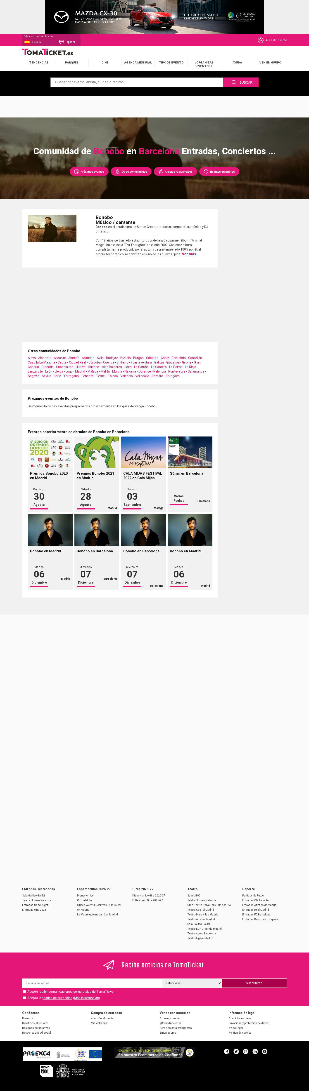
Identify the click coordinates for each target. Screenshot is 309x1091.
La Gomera (159, 367)
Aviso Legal (236, 1028)
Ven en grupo (270, 62)
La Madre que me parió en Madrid (97, 914)
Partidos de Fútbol (253, 895)
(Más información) (86, 998)
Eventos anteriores (222, 171)
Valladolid (142, 376)
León (48, 371)
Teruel (100, 376)
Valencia (126, 376)
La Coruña (141, 367)
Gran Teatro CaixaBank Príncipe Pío (209, 905)
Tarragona (71, 376)
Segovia (33, 376)
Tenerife (87, 376)
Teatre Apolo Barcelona (201, 933)
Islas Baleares (112, 367)
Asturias (88, 358)
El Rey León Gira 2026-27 (147, 900)
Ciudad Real (77, 362)
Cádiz (165, 358)
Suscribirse (254, 983)
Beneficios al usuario (35, 1023)
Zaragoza (173, 376)
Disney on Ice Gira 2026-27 (148, 895)
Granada (47, 367)
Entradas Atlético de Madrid (259, 905)
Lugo (69, 371)
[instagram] (246, 1051)
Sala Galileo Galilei (33, 895)
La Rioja (190, 367)
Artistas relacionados (179, 171)
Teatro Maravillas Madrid (202, 914)
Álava (32, 358)
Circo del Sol (84, 900)
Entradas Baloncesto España (260, 919)
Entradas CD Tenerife (255, 900)
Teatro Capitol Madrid (200, 909)
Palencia (159, 371)
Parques (72, 62)
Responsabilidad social (36, 1032)
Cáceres (152, 358)
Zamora (157, 376)
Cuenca (108, 362)
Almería (73, 358)
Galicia (159, 362)
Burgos (138, 358)
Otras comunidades (134, 171)
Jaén (128, 367)
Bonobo (108, 151)
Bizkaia (125, 358)
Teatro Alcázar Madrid (201, 919)
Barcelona (159, 151)
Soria (57, 376)
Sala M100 (193, 895)
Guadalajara (64, 367)
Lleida (59, 371)
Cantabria (178, 358)
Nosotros (28, 1018)
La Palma (176, 367)
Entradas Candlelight (35, 905)
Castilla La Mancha (41, 362)
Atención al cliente (102, 1018)
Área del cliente (276, 40)
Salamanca (196, 371)
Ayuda (237, 62)
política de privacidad (57, 998)
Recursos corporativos (36, 1028)
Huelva (81, 367)
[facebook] (227, 1051)
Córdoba (94, 362)
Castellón (195, 358)
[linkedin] (255, 1051)
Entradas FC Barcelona (256, 914)
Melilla (105, 371)
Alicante (60, 358)
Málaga (93, 371)
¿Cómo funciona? (170, 1023)
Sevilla (46, 376)
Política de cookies (240, 1032)
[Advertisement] (154, 106)
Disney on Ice (85, 895)
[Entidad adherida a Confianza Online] (154, 1056)
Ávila (100, 358)
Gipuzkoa (173, 362)
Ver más (188, 254)
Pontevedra (176, 371)
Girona (186, 362)
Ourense (144, 371)
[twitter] (236, 1051)
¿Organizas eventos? (204, 64)
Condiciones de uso (241, 1018)
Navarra (130, 371)
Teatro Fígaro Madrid (200, 938)
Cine (105, 62)
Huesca (93, 367)
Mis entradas (99, 1023)
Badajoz (112, 358)
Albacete (44, 358)
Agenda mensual (138, 62)
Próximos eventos (92, 171)
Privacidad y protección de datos (249, 1023)
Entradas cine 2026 (34, 909)
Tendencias (39, 62)
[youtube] (265, 1051)
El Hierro (122, 362)
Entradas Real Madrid (255, 909)
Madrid (80, 371)
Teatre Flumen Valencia (36, 900)
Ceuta (62, 362)
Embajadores (168, 1032)
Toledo (113, 376)
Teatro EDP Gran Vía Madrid (204, 928)
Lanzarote (35, 371)
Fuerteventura (141, 362)
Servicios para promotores (176, 1028)
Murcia (117, 371)
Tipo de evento (171, 62)
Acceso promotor (170, 1018)
